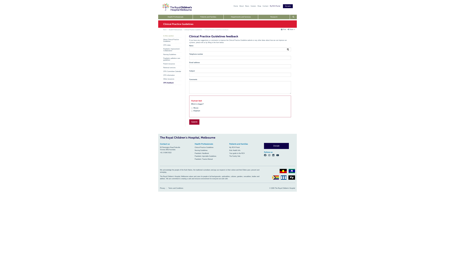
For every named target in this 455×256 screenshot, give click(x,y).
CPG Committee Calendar (172, 71)
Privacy (162, 188)
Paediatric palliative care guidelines (171, 59)
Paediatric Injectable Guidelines (205, 156)
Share (291, 29)
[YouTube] (278, 155)
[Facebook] (266, 155)
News (247, 6)
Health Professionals (175, 17)
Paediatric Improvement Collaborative (171, 50)
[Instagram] (270, 155)
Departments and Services (241, 17)
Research (273, 17)
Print (284, 29)
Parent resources (169, 64)
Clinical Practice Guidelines (193, 30)
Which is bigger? (197, 104)
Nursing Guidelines (169, 54)
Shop (259, 6)
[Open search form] (293, 17)
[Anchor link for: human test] (190, 101)
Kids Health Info (234, 150)
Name (191, 46)
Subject (192, 71)
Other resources (168, 79)
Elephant (196, 111)
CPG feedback (168, 83)
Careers (253, 6)
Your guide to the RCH (237, 153)
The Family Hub (234, 156)
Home (236, 6)
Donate (288, 6)
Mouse (195, 108)
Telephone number (196, 54)
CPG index (167, 45)
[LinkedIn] (274, 155)
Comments (193, 79)
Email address (194, 62)
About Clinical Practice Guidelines (171, 40)
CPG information (169, 75)
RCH (164, 30)
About (241, 6)
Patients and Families (208, 17)
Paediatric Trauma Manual (204, 159)
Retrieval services (169, 68)
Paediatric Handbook (202, 153)
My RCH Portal (275, 6)
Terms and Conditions (175, 188)
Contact (265, 6)
